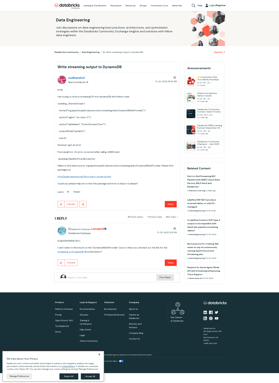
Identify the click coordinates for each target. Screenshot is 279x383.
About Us (133, 309)
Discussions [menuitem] (116, 5)
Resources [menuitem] (131, 5)
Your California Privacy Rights (107, 361)
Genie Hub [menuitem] (177, 5)
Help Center (85, 329)
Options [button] (218, 52)
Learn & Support (88, 302)
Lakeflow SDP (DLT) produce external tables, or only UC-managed (201, 203)
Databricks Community (67, 6)
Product (59, 302)
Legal (82, 335)
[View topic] (191, 81)
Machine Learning (197, 190)
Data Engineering (91, 52)
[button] (61, 204)
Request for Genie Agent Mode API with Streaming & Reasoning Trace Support (203, 271)
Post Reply (165, 277)
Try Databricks (62, 326)
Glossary (84, 314)
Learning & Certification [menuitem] (94, 5)
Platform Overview (64, 309)
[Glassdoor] (211, 318)
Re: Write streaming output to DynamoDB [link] (123, 52)
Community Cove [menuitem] (159, 5)
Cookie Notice (68, 366)
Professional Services (114, 314)
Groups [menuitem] (143, 5)
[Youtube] (216, 318)
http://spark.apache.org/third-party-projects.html (84, 176)
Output (76, 192)
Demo (58, 331)
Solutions (109, 302)
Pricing (58, 314)
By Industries (110, 309)
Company (134, 302)
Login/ (217, 5)
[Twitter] (216, 312)
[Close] (99, 354)
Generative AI (195, 278)
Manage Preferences (19, 376)
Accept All (90, 376)
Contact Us (134, 338)
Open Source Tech (64, 320)
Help (199, 5)
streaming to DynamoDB (71, 251)
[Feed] (205, 318)
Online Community (89, 341)
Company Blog (136, 333)
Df (68, 192)
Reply (171, 204)
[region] (53, 366)
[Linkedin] (205, 312)
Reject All (68, 376)
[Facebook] (211, 312)
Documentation (87, 309)
